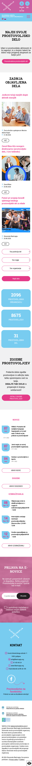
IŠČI (27, 7)
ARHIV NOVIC (16, 470)
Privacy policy (13, 759)
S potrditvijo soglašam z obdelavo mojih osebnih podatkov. (17, 609)
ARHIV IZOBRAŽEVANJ (16, 546)
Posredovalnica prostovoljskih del (16, 61)
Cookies (22, 759)
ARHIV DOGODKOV (16, 486)
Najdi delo (16, 279)
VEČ (5, 140)
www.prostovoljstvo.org (18, 726)
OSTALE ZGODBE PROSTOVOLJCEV (16, 397)
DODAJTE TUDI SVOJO (15, 384)
